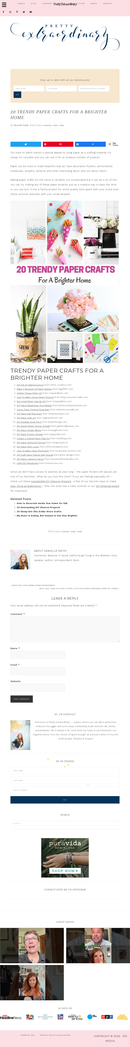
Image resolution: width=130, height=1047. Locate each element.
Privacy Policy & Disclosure (55, 1035)
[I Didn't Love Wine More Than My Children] (32, 982)
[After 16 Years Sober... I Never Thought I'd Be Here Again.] (32, 945)
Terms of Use (27, 1035)
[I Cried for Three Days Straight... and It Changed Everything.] (98, 945)
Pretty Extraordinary (65, 36)
